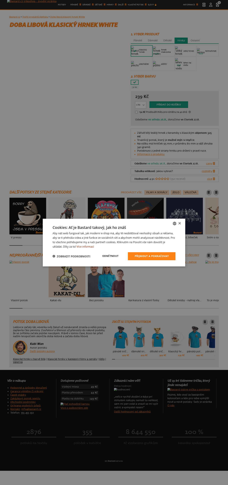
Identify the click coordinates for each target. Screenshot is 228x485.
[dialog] (114, 242)
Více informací (85, 246)
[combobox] (174, 223)
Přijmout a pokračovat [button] (152, 256)
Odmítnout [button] (110, 256)
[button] (71, 256)
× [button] (179, 223)
